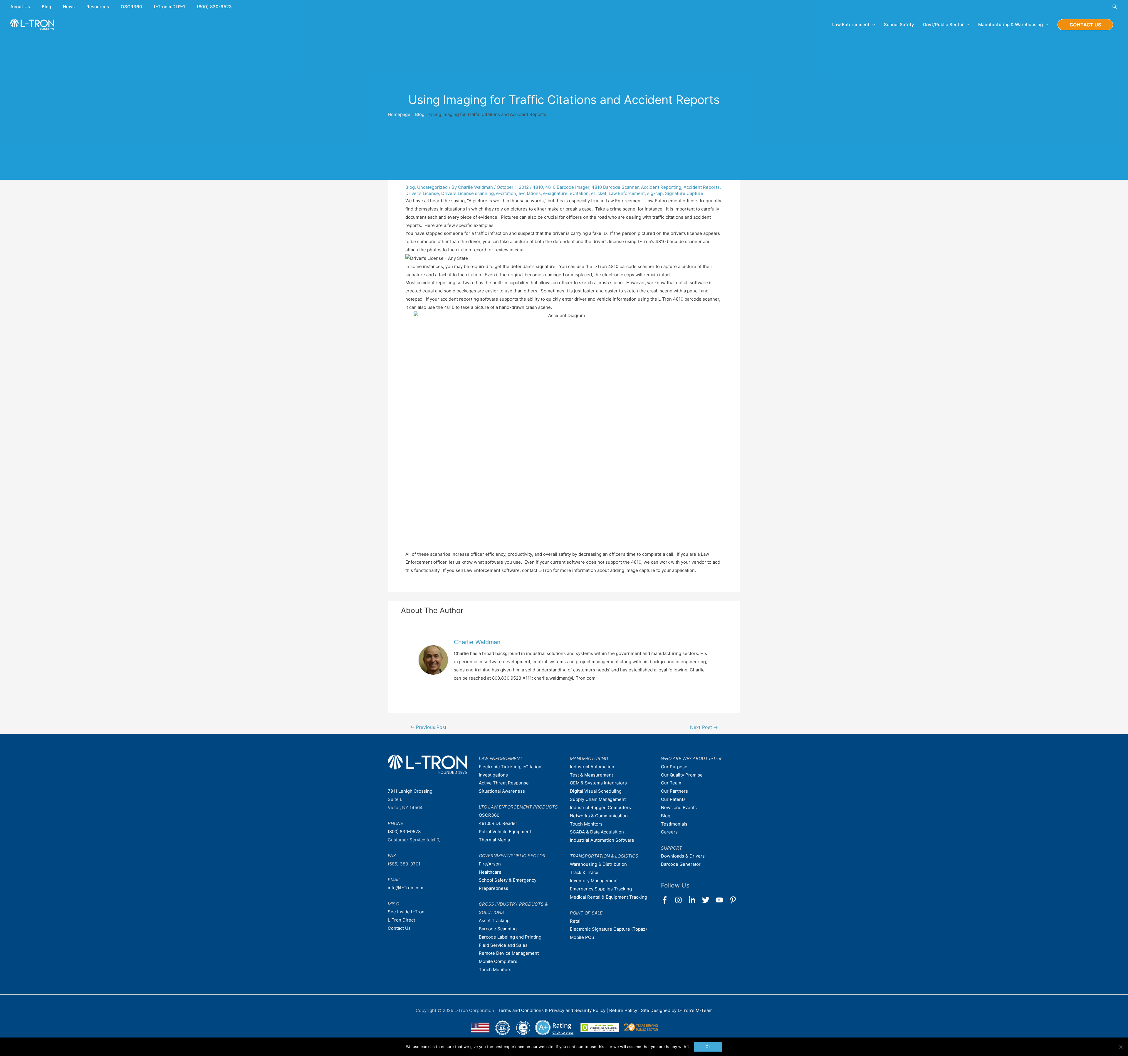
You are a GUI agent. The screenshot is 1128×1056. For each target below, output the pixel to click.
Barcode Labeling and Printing (510, 937)
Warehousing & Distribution (598, 864)
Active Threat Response (504, 783)
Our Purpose (674, 766)
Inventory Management (594, 880)
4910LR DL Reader (498, 823)
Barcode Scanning (498, 929)
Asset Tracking (494, 920)
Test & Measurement (591, 775)
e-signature (555, 193)
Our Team (671, 783)
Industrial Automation (592, 766)
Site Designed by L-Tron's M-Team (677, 1010)
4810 (538, 187)
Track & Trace (584, 872)
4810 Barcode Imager (567, 187)
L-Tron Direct (401, 920)
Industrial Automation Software (602, 840)
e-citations (529, 193)
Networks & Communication (599, 815)
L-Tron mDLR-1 (169, 6)
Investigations (493, 775)
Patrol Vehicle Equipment (505, 831)
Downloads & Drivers (683, 856)
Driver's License (422, 193)
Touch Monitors (495, 969)
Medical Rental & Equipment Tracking (608, 897)
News (69, 6)
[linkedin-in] (694, 900)
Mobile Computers (498, 961)
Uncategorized (432, 187)
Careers (669, 832)
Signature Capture (684, 193)
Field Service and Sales (503, 945)
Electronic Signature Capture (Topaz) (608, 929)
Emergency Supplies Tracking (601, 889)
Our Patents (673, 799)
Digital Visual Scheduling (596, 791)
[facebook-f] (667, 900)
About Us (20, 6)
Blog (46, 6)
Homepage (399, 114)
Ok (708, 1046)
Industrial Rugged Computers (600, 807)
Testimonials (674, 824)
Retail (576, 921)
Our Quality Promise (682, 775)
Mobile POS (582, 937)
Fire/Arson (490, 864)
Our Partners (674, 791)
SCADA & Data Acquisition (597, 832)
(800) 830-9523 (214, 6)
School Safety (899, 24)
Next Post (704, 727)
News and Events (679, 807)
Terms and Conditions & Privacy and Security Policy (551, 1010)
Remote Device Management (509, 953)
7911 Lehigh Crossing (410, 791)
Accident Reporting (661, 187)
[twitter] (708, 900)
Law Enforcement (627, 193)
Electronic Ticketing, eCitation (510, 766)
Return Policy (623, 1010)
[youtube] (722, 900)
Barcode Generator (681, 864)
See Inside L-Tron (406, 911)
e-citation (506, 193)
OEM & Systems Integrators (598, 783)
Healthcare (490, 872)
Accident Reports (702, 187)
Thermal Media (494, 840)
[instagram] (681, 900)
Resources (97, 6)
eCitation (579, 193)
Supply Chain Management (598, 799)
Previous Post (428, 727)
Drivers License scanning (467, 193)
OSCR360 (131, 6)
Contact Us (399, 928)
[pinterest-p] (734, 900)
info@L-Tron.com (405, 887)
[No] (1121, 1047)
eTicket (598, 193)
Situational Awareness (502, 791)
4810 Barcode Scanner (615, 187)
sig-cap (655, 193)
